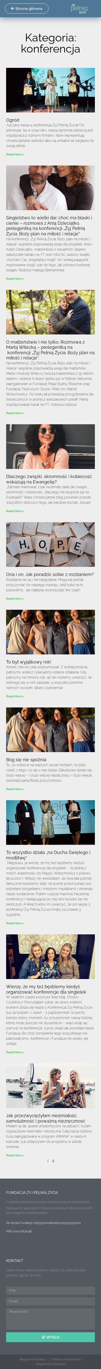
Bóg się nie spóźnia (26, 759)
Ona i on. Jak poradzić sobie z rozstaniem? (50, 574)
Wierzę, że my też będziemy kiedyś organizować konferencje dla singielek (46, 989)
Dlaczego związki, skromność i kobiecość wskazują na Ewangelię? (49, 479)
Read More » (15, 154)
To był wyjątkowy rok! (28, 662)
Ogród (12, 120)
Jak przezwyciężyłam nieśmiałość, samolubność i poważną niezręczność (45, 1118)
